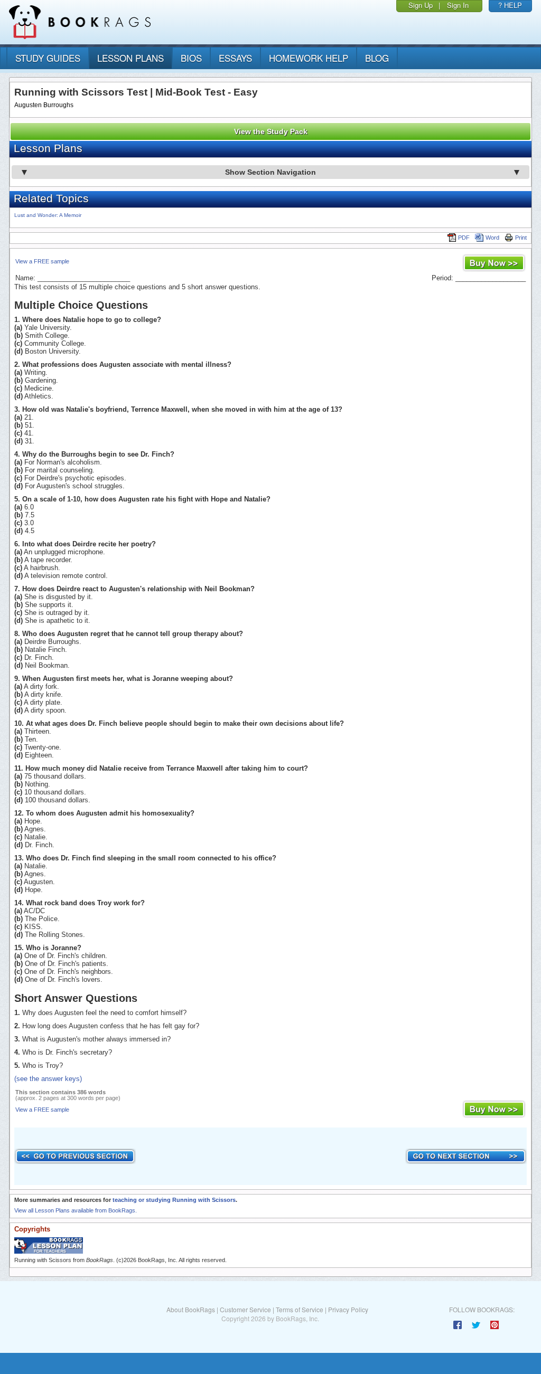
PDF (464, 237)
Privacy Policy (348, 1309)
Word (492, 237)
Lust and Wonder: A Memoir (47, 215)
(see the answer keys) (48, 1079)
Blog (377, 57)
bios (191, 57)
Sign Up (420, 5)
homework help (308, 57)
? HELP (510, 5)
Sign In (458, 5)
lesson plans (130, 57)
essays (235, 57)
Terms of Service (299, 1309)
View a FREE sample (42, 261)
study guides (47, 57)
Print (521, 237)
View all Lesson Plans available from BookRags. (75, 1210)
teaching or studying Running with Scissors (174, 1200)
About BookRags (190, 1309)
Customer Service (245, 1309)
